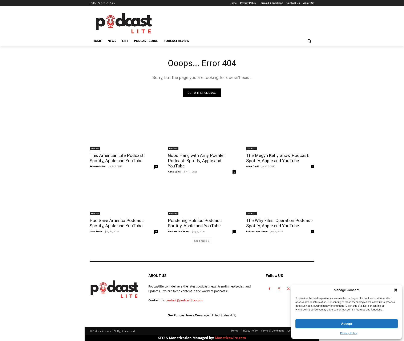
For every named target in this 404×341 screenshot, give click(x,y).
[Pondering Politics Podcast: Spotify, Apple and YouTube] (202, 198)
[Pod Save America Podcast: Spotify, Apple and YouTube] (124, 198)
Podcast (95, 148)
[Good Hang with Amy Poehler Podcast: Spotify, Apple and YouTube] (202, 133)
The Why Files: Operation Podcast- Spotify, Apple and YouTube (279, 223)
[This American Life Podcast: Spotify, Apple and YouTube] (124, 133)
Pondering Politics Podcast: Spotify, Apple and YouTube (195, 223)
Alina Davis (174, 171)
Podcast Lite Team (178, 231)
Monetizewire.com (230, 338)
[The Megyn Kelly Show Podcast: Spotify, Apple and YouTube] (280, 133)
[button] (395, 290)
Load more (200, 240)
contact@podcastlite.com (184, 300)
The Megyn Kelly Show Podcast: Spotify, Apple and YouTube (277, 158)
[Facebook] (269, 289)
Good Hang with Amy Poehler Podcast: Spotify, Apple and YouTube (196, 160)
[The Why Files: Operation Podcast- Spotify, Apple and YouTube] (280, 198)
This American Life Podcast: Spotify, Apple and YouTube (117, 158)
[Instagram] (279, 289)
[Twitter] (288, 289)
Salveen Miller (98, 166)
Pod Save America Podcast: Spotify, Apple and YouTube (117, 223)
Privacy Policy (348, 333)
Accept (346, 324)
